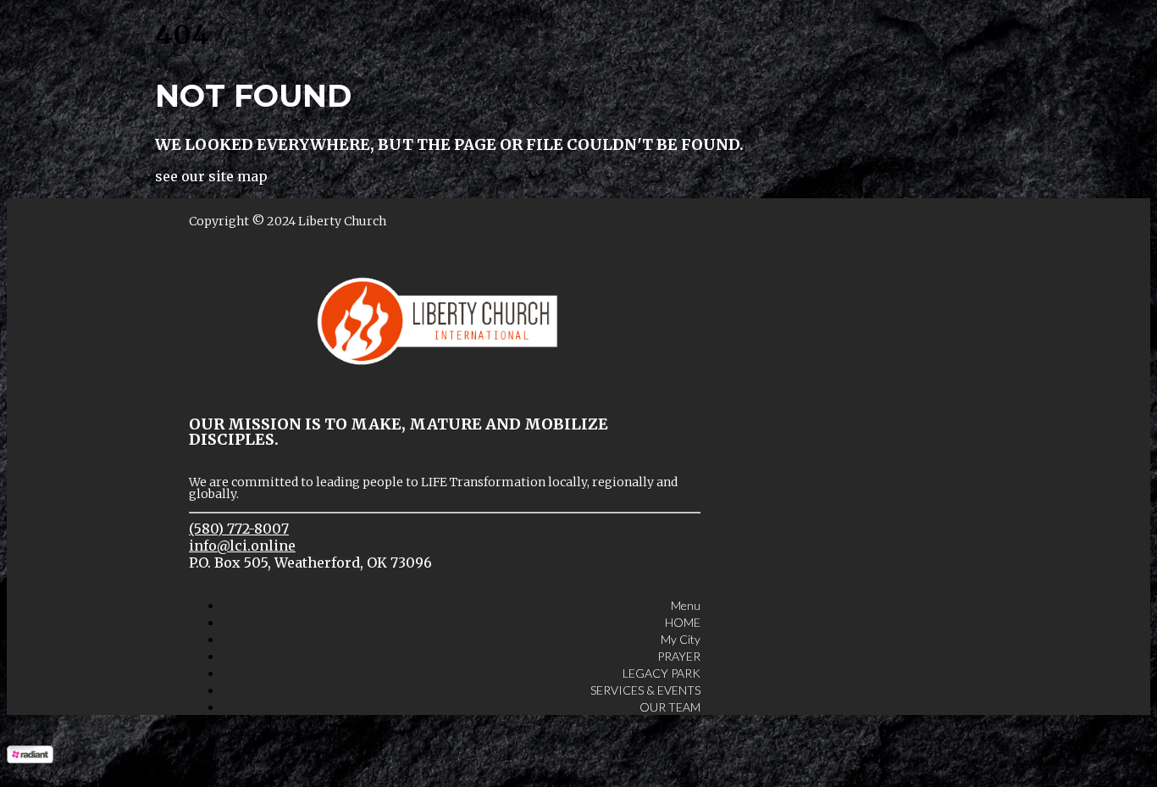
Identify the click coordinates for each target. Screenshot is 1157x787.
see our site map (211, 176)
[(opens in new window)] (30, 758)
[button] (685, 596)
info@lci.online (242, 545)
